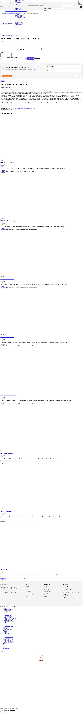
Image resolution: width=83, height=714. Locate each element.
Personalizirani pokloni (20, 17)
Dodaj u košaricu (31, 58)
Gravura (17, 14)
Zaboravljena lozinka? (48, 12)
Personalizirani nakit (20, 15)
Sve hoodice (18, 8)
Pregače (17, 3)
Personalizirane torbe (20, 18)
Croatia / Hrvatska (19, 25)
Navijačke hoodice (19, 9)
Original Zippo (19, 16)
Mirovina (18, 1)
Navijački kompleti (19, 22)
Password (48, 8)
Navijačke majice (19, 23)
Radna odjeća (18, 2)
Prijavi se (45, 10)
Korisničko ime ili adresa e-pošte (52, 5)
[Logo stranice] (5, 6)
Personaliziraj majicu (20, 4)
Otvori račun (48, 3)
